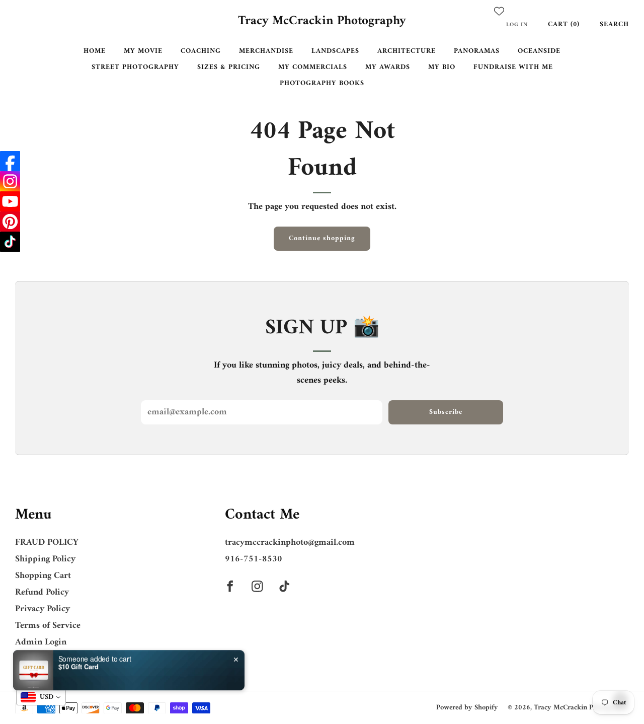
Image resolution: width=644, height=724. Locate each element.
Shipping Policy (45, 559)
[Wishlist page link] (499, 11)
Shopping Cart (43, 576)
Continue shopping (322, 238)
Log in (517, 25)
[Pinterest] (10, 221)
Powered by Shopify (467, 707)
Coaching (201, 51)
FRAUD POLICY (46, 542)
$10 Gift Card (78, 660)
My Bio (441, 67)
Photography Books (322, 83)
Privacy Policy (42, 609)
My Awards (387, 67)
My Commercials (312, 67)
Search (614, 24)
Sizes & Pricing (228, 67)
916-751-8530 (253, 559)
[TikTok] (10, 242)
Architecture (406, 51)
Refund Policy (42, 592)
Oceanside (539, 51)
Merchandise (266, 51)
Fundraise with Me (513, 67)
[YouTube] (10, 201)
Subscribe (445, 412)
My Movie (143, 51)
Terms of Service (47, 625)
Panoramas (477, 51)
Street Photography (135, 67)
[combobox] (41, 697)
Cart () (564, 24)
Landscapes (335, 51)
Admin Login (40, 642)
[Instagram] (10, 181)
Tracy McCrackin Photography (322, 22)
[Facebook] (10, 161)
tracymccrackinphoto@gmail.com (290, 542)
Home (95, 51)
